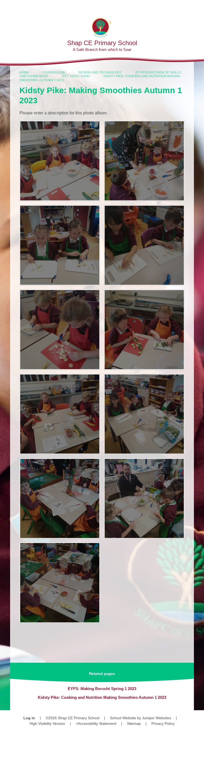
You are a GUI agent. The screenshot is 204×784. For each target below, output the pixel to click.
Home (24, 72)
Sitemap (134, 723)
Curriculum (54, 72)
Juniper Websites (156, 718)
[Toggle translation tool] (169, 7)
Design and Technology (100, 72)
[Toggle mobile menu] (197, 7)
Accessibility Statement (97, 723)
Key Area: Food (76, 76)
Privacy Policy (163, 723)
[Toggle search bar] (183, 7)
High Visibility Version (47, 723)
